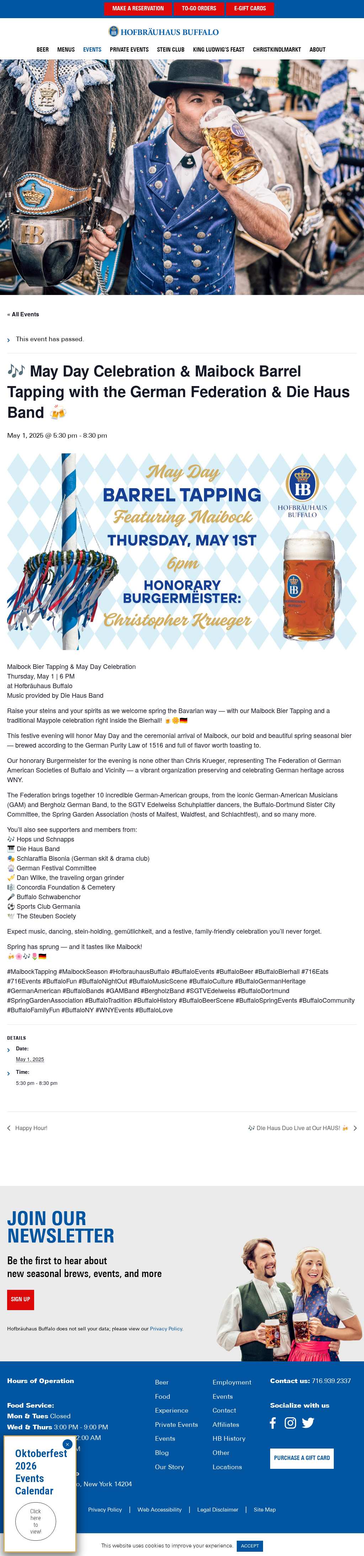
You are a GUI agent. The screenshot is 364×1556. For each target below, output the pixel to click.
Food (162, 1397)
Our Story (169, 1467)
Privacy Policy (166, 1329)
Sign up (20, 1300)
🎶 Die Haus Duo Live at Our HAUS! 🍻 (299, 1128)
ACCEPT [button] (250, 1546)
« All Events (23, 314)
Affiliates (226, 1425)
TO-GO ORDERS (199, 9)
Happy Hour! (30, 1128)
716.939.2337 (331, 1381)
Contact (224, 1411)
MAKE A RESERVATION (138, 9)
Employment (232, 1383)
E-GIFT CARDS (250, 9)
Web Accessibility (160, 1510)
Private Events (176, 1425)
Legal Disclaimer (217, 1510)
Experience (171, 1411)
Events (165, 1439)
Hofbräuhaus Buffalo (163, 31)
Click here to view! (35, 1521)
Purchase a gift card (302, 1458)
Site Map (265, 1510)
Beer (162, 1383)
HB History (229, 1439)
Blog (162, 1453)
